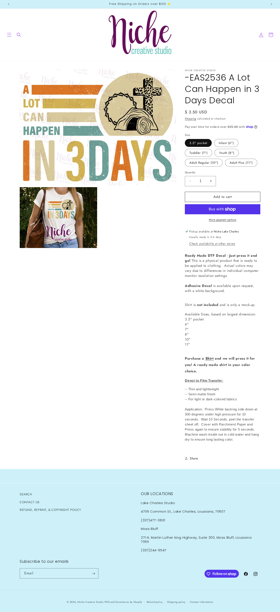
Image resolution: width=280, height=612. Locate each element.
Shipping (190, 119)
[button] (9, 35)
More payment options (222, 220)
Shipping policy (176, 601)
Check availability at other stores (212, 243)
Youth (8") (226, 153)
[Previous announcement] (8, 4)
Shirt (209, 358)
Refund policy (155, 601)
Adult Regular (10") (203, 162)
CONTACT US (30, 502)
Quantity (190, 172)
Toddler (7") (198, 153)
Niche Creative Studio (90, 602)
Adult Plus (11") (241, 162)
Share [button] (194, 458)
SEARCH (26, 494)
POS (107, 602)
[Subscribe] (93, 573)
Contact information (201, 601)
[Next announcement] (271, 4)
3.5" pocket (198, 143)
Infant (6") (226, 143)
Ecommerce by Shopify (129, 602)
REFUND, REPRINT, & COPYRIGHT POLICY (50, 509)
